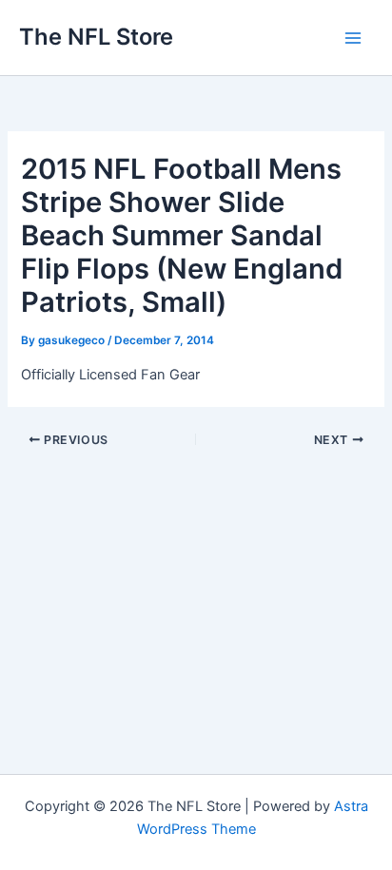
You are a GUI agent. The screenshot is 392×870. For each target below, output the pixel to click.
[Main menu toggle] (353, 38)
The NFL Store (96, 36)
